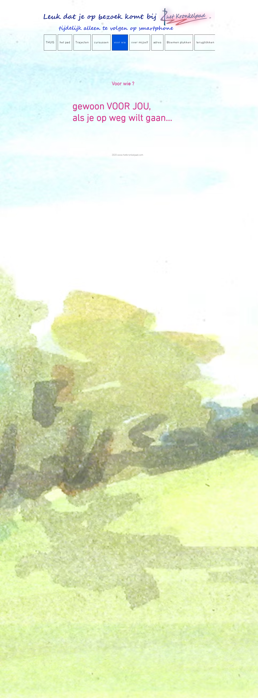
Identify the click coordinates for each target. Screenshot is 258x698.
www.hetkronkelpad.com (130, 155)
